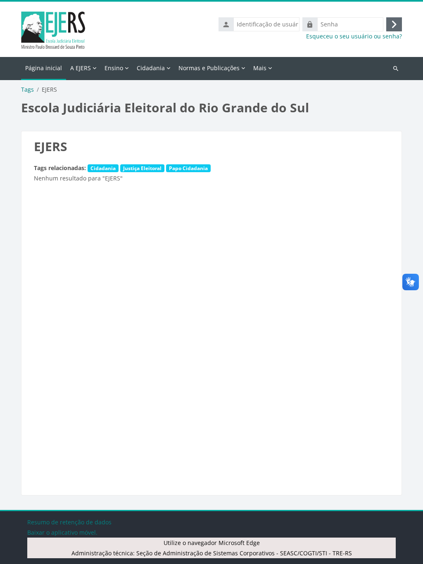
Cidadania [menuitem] (151, 68)
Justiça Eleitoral (142, 168)
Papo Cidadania (188, 168)
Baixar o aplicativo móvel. (62, 532)
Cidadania (103, 168)
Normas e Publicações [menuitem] (209, 68)
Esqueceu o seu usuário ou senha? (354, 36)
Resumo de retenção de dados (69, 522)
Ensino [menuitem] (114, 68)
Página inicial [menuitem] (43, 68)
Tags (27, 89)
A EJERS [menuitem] (80, 68)
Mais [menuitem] (259, 68)
